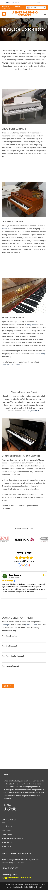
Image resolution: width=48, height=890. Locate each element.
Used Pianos (7, 826)
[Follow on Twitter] (10, 809)
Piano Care (6, 846)
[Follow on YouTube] (14, 809)
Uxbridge (5, 624)
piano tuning (39, 353)
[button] (4, 14)
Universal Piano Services (25, 14)
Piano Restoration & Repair (13, 838)
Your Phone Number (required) (13, 656)
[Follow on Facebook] (6, 809)
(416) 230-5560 (33, 411)
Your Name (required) (9, 636)
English (33, 7)
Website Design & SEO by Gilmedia (29, 887)
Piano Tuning (7, 834)
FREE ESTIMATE (12, 2)
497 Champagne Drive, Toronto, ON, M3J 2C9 (20, 859)
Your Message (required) (10, 666)
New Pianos (6, 830)
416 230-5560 (35, 2)
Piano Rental (7, 842)
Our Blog (7, 805)
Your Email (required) (9, 646)
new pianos (31, 324)
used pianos (6, 228)
